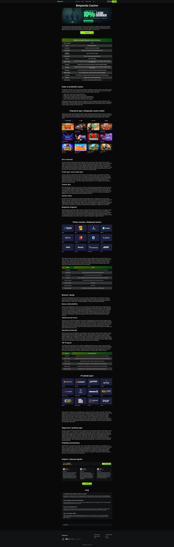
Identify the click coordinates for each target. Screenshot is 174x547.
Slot (105, 120)
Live (80, 120)
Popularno (67, 120)
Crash (93, 120)
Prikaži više (87, 483)
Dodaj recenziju (106, 463)
